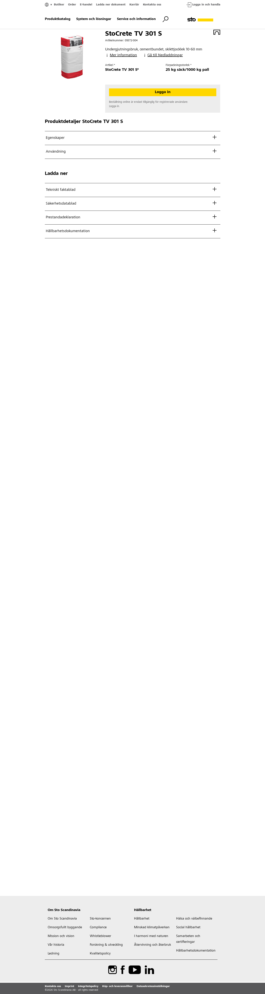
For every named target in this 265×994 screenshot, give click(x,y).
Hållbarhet (142, 910)
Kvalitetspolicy (100, 953)
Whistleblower (100, 936)
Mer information (123, 55)
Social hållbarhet (188, 927)
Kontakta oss (152, 4)
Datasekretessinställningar (153, 986)
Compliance (98, 927)
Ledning (53, 953)
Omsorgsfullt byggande (65, 927)
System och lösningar (93, 19)
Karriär (134, 4)
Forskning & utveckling (106, 945)
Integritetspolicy (88, 986)
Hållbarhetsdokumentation (195, 951)
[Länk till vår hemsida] (203, 19)
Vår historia (56, 945)
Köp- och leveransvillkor (117, 986)
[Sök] (165, 19)
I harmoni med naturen (151, 936)
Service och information (136, 19)
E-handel (86, 4)
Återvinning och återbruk (152, 945)
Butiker (59, 4)
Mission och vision (61, 936)
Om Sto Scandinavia (64, 910)
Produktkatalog (57, 19)
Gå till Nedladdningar (165, 55)
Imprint (69, 986)
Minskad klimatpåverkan (152, 927)
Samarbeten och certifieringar (188, 939)
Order (72, 4)
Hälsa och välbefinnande (194, 919)
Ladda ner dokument (111, 4)
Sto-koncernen (100, 919)
